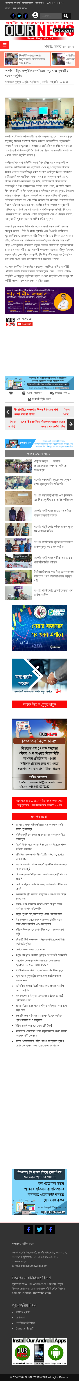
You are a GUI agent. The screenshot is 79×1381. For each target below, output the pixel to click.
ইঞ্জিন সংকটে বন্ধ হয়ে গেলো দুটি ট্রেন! (34, 1025)
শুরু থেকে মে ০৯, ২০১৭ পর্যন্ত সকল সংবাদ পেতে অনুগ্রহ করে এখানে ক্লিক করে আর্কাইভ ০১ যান (40, 803)
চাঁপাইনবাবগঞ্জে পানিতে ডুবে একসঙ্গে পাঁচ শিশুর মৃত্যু (39, 970)
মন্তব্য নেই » (62, 393)
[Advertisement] (42, 89)
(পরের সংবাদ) (36, 424)
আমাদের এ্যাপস (23, 1311)
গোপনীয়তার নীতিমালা (25, 1323)
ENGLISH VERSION (16, 8)
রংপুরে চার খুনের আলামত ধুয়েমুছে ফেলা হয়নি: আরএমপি (41, 954)
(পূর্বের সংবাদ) (42, 412)
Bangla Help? (54, 3)
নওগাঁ (29, 393)
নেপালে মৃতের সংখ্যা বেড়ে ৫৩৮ (30, 949)
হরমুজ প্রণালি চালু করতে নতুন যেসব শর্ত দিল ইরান (39, 914)
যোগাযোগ (39, 3)
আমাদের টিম (27, 3)
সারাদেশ (38, 393)
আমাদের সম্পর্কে (13, 3)
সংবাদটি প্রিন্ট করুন (41, 399)
